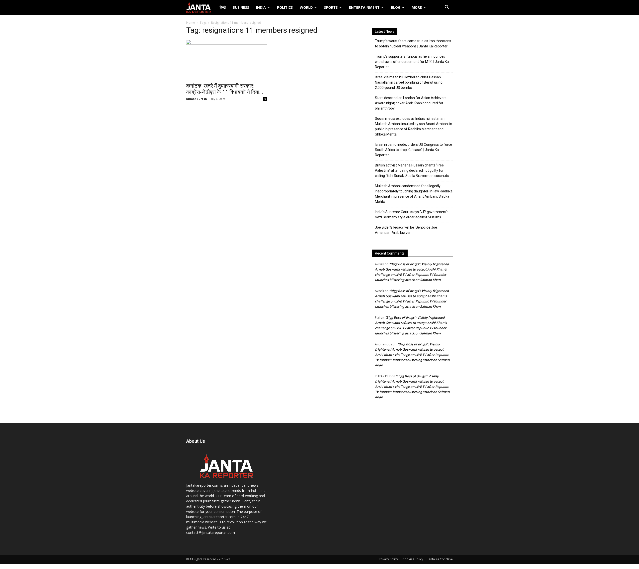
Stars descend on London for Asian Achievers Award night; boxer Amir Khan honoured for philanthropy (411, 103)
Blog (395, 7)
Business (241, 7)
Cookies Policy (413, 559)
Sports (331, 7)
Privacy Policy (388, 559)
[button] (447, 7)
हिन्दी (223, 7)
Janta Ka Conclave (440, 559)
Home (190, 22)
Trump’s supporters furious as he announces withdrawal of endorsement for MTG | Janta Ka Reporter (412, 61)
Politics (285, 7)
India (261, 7)
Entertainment (364, 7)
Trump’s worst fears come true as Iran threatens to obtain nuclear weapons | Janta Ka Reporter (413, 43)
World (306, 7)
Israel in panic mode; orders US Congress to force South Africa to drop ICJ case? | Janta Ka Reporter (413, 149)
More (417, 7)
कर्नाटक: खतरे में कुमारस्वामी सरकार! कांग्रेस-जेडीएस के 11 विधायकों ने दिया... (224, 89)
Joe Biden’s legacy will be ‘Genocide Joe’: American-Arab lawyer (406, 230)
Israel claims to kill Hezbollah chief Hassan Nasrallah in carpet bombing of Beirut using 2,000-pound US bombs (409, 82)
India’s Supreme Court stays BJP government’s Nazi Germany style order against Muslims (412, 214)
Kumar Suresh (196, 99)
